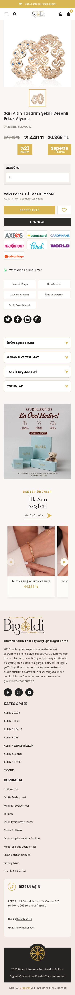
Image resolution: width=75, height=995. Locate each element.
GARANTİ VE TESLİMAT (23, 357)
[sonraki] (64, 562)
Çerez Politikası (13, 830)
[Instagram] (19, 692)
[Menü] (6, 14)
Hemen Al (37, 222)
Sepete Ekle (29, 210)
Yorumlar (15, 386)
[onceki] (11, 562)
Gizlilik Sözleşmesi (15, 797)
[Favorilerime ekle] (48, 533)
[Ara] (15, 14)
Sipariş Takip (11, 863)
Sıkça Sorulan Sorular (17, 855)
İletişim (8, 814)
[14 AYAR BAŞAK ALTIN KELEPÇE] (31, 551)
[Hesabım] (60, 14)
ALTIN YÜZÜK (12, 713)
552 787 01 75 (24, 919)
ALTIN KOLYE (12, 721)
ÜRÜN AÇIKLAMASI (20, 343)
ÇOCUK (9, 770)
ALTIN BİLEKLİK (13, 729)
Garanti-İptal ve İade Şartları (22, 838)
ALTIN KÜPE (11, 737)
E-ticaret (25, 988)
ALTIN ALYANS (13, 754)
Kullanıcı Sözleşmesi (16, 805)
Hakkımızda (11, 789)
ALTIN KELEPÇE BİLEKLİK (18, 746)
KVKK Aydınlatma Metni (18, 822)
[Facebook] (8, 692)
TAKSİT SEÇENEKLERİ (22, 372)
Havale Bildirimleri (15, 871)
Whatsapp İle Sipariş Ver (25, 270)
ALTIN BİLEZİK (12, 762)
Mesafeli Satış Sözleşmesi (20, 847)
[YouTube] (29, 692)
